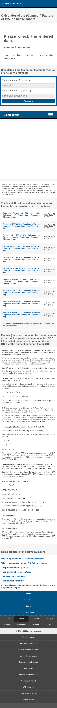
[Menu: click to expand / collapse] (51, 114)
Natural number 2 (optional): (17, 90)
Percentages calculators (28, 662)
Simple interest (28, 700)
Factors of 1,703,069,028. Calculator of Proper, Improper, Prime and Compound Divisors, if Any (21, 237)
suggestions (28, 600)
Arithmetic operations (28, 656)
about (28, 594)
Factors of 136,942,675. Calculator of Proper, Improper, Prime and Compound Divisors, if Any (21, 259)
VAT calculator (28, 687)
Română (35, 625)
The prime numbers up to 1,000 (15, 567)
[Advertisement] (28, 150)
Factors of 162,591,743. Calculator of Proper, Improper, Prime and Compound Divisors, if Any (21, 315)
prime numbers (11, 3)
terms (28, 606)
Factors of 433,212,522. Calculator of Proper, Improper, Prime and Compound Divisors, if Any (21, 293)
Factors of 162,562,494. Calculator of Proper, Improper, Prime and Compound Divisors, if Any (21, 226)
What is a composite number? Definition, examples (24, 563)
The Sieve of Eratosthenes (13, 576)
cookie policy (28, 612)
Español (35, 619)
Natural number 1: (16, 80)
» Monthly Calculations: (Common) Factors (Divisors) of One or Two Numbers (28, 325)
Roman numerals (28, 637)
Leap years (28, 668)
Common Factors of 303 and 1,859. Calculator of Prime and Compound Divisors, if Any (21, 215)
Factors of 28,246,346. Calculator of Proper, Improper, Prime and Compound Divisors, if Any (21, 270)
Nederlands (21, 625)
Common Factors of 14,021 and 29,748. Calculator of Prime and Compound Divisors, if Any (21, 281)
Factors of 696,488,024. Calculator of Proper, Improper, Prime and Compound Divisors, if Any (21, 304)
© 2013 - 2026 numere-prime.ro (28, 631)
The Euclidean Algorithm (12, 581)
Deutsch (7, 619)
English (21, 619)
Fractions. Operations (28, 643)
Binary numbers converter (28, 675)
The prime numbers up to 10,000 (16, 572)
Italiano (7, 625)
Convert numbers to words (28, 650)
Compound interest (28, 681)
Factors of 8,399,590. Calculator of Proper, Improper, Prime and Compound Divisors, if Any (21, 248)
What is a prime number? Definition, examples (22, 558)
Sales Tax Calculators (28, 693)
